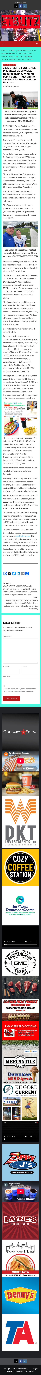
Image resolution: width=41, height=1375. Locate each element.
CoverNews (19, 1371)
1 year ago (15, 86)
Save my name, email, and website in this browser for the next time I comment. (20, 690)
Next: (21, 603)
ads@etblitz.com (23, 536)
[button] (3, 43)
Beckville (6, 65)
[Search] (37, 44)
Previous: (20, 589)
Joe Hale (7, 86)
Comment (7, 636)
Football (13, 65)
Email (24, 667)
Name (6, 667)
